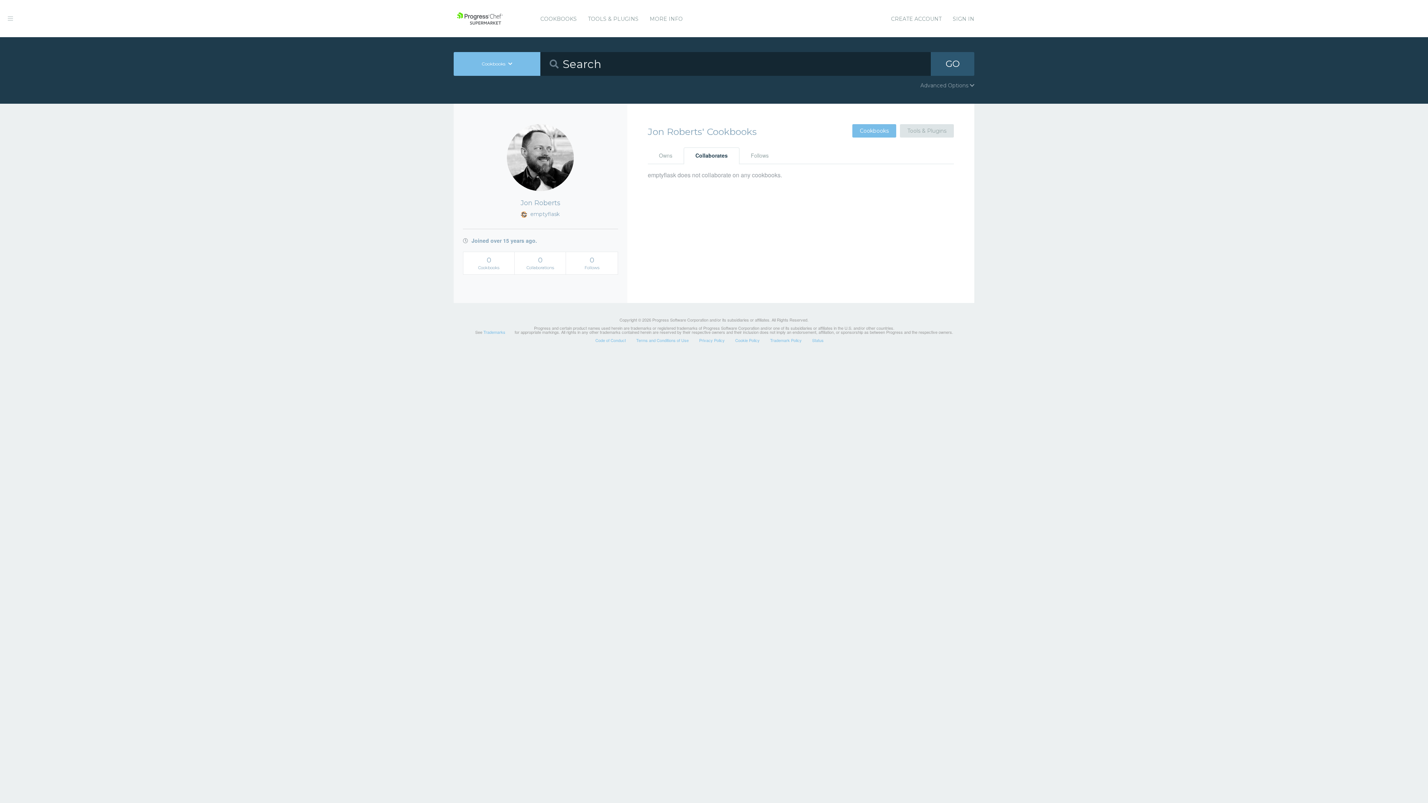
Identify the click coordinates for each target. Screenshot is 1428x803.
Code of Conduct (610, 340)
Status (818, 340)
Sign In (963, 19)
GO (953, 63)
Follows (760, 155)
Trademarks (494, 332)
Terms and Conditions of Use (662, 340)
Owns (665, 155)
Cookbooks (558, 19)
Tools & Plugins (613, 19)
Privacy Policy (712, 340)
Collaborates (711, 155)
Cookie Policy (747, 340)
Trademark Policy (786, 340)
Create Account (916, 19)
